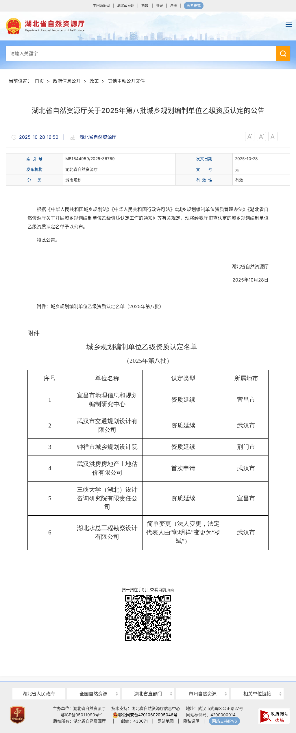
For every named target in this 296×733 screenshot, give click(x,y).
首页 (39, 81)
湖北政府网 (125, 5)
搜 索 (283, 53)
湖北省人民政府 (39, 694)
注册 (173, 5)
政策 (94, 81)
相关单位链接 (257, 694)
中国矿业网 (257, 682)
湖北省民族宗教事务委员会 (148, 683)
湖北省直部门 (148, 694)
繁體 (144, 5)
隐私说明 (191, 721)
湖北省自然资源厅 (148, 26)
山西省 (93, 683)
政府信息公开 (67, 81)
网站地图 (166, 721)
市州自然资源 (203, 694)
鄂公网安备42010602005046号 (147, 714)
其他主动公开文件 (126, 81)
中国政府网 (101, 5)
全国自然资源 (93, 694)
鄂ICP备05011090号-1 (82, 714)
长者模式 (194, 5)
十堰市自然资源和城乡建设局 (202, 683)
